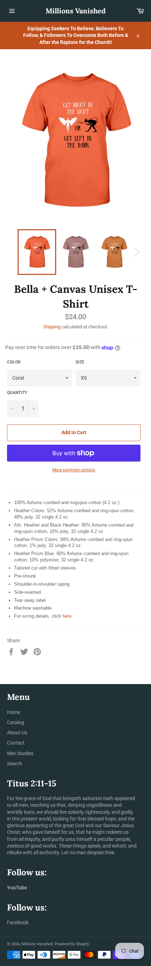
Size (80, 362)
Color (14, 362)
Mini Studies (20, 753)
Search (14, 763)
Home (13, 712)
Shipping (51, 326)
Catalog (15, 722)
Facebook (17, 922)
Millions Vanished (76, 10)
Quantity (17, 392)
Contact (16, 743)
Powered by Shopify (72, 944)
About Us (17, 732)
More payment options (73, 470)
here (67, 616)
